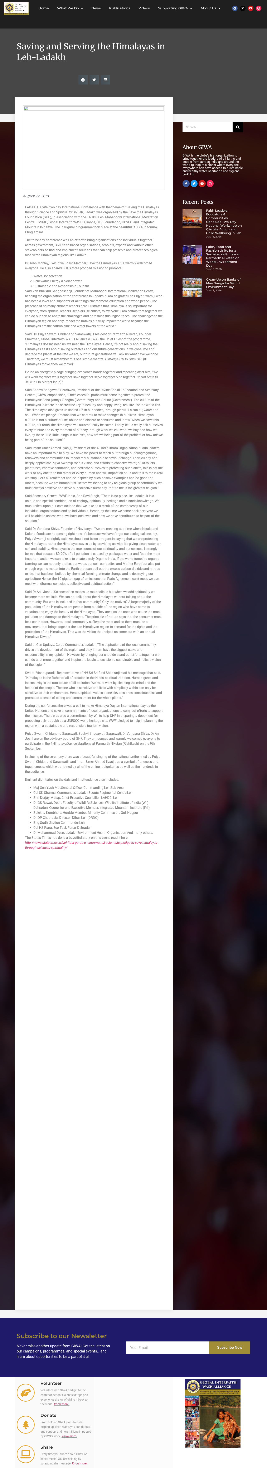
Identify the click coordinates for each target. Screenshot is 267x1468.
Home (43, 8)
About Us (208, 8)
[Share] (26, 1454)
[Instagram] (258, 8)
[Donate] (26, 1425)
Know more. (61, 1404)
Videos (144, 8)
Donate (48, 1415)
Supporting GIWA (173, 8)
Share (46, 1447)
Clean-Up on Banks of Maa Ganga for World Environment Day (223, 283)
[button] (83, 80)
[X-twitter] (243, 8)
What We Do (68, 8)
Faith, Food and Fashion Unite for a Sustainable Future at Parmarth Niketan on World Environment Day (223, 256)
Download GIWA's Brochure (212, 1453)
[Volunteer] (26, 1393)
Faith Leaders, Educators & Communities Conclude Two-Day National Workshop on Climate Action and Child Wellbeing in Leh (224, 222)
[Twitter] (194, 183)
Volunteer (51, 1383)
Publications (119, 8)
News (96, 8)
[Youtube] (250, 8)
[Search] (238, 127)
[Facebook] (235, 8)
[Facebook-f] (186, 183)
